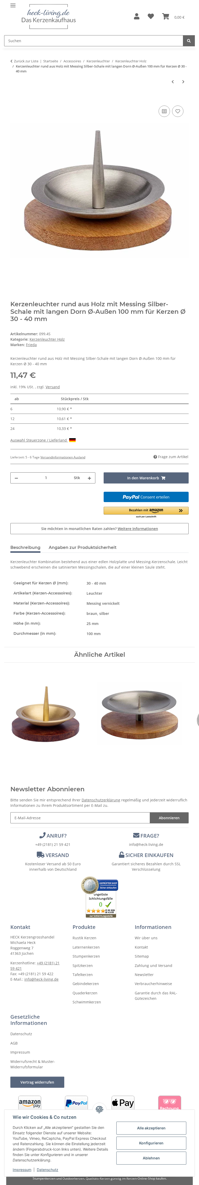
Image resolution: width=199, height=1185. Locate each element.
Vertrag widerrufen (37, 1082)
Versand (53, 386)
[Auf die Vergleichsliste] (164, 111)
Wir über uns (146, 937)
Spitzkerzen (83, 965)
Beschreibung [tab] (25, 547)
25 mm (92, 623)
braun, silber (98, 613)
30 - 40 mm (96, 583)
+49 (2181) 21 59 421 (52, 844)
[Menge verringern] (16, 478)
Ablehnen (151, 1158)
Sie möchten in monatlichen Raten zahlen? (99, 528)
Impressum (22, 1169)
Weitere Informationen (138, 528)
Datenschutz (47, 1169)
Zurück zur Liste (26, 61)
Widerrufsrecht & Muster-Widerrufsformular (32, 1064)
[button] (137, 16)
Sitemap (142, 956)
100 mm (94, 633)
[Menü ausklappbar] (13, 3)
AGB (14, 1043)
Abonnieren (169, 817)
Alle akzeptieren (151, 1128)
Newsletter (144, 974)
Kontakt (141, 947)
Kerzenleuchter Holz (47, 339)
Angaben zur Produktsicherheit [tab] (83, 547)
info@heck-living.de (146, 844)
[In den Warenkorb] (14, 98)
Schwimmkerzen (87, 1002)
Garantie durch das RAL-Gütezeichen (156, 995)
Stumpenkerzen (86, 956)
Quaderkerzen (85, 992)
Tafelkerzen (83, 974)
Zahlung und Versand (153, 965)
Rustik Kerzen (84, 937)
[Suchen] (189, 40)
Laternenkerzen (86, 947)
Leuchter (94, 593)
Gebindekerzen (86, 983)
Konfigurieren (151, 1143)
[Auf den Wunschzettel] (177, 111)
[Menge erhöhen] (89, 478)
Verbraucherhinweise (153, 983)
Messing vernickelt (103, 603)
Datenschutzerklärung (101, 800)
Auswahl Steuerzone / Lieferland (39, 440)
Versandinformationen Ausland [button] (62, 457)
